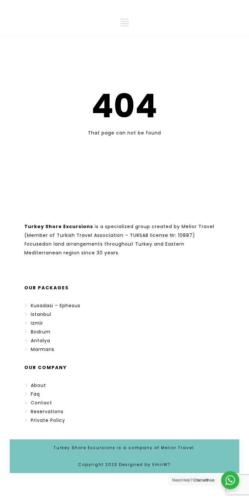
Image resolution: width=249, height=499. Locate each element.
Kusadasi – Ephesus (55, 305)
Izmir (37, 323)
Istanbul (41, 314)
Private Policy (48, 420)
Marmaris (42, 349)
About (38, 385)
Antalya (40, 340)
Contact (41, 403)
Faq (35, 394)
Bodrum (41, 332)
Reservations (47, 411)
